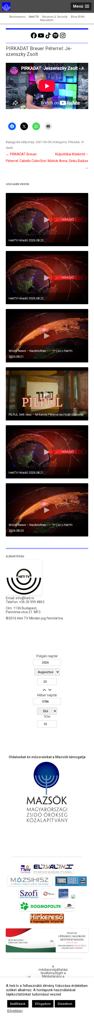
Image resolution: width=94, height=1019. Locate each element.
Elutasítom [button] (65, 1004)
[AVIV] (25, 873)
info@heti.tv (25, 598)
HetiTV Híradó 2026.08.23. (26, 240)
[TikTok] (48, 38)
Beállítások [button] (18, 1004)
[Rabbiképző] (73, 898)
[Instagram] (62, 38)
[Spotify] (55, 38)
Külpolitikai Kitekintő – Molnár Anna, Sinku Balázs (68, 160)
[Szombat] (63, 898)
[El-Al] (54, 873)
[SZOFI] (29, 898)
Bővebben (15, 1011)
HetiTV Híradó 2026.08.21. (26, 472)
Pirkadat (74, 142)
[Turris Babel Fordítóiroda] (71, 886)
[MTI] (49, 898)
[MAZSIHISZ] (29, 886)
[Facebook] (33, 38)
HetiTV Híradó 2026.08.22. (26, 298)
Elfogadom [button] (43, 1004)
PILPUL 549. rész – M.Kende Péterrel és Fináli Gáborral (46, 414)
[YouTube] (41, 38)
